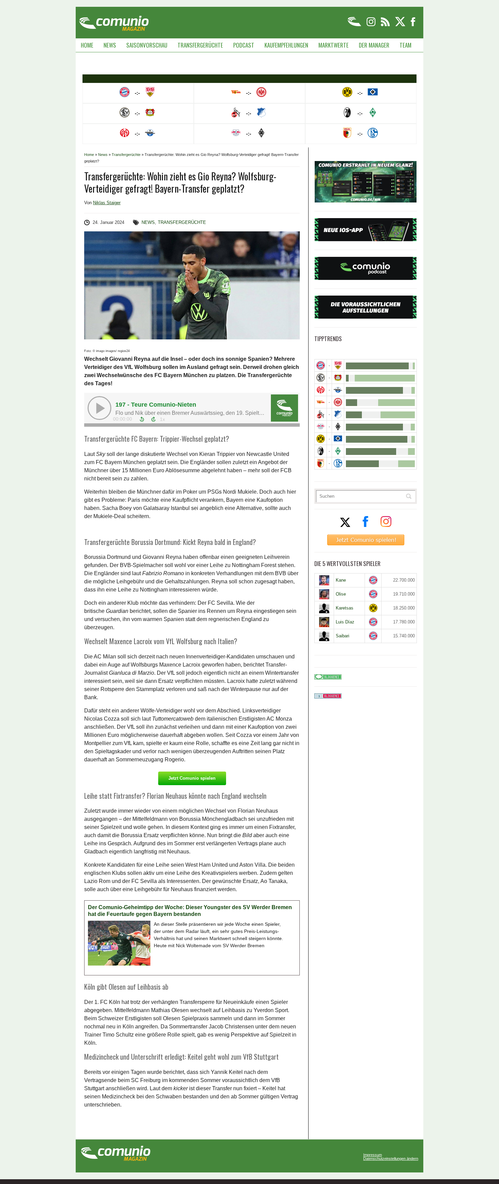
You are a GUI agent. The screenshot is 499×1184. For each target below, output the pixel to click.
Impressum (372, 1155)
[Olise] (324, 594)
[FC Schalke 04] (338, 463)
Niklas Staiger (107, 202)
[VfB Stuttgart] (338, 365)
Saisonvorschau (146, 45)
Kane (341, 580)
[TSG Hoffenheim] (338, 414)
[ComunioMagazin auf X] (400, 25)
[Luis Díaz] (324, 622)
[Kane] (324, 580)
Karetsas (344, 608)
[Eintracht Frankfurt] (338, 402)
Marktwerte (333, 45)
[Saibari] (324, 636)
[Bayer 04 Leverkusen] (338, 377)
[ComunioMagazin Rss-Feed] (386, 25)
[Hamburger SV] (338, 439)
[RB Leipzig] (320, 426)
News (110, 45)
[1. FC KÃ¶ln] (320, 414)
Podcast (243, 45)
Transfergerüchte (200, 45)
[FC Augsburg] (320, 463)
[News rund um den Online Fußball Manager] (114, 21)
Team (405, 45)
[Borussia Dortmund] (320, 439)
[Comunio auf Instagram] (371, 25)
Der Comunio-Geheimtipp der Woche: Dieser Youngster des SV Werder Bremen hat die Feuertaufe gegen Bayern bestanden (190, 910)
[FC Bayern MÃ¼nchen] (320, 365)
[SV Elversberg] (320, 377)
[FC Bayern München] (373, 580)
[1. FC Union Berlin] (320, 402)
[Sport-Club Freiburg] (320, 451)
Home (87, 45)
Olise (341, 594)
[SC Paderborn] (338, 390)
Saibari (342, 635)
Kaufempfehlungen (286, 45)
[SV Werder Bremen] (338, 451)
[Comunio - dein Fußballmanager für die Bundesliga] (355, 25)
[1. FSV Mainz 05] (320, 390)
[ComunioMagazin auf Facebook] (413, 25)
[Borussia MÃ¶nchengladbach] (338, 426)
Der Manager (374, 45)
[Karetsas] (324, 608)
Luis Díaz (345, 621)
